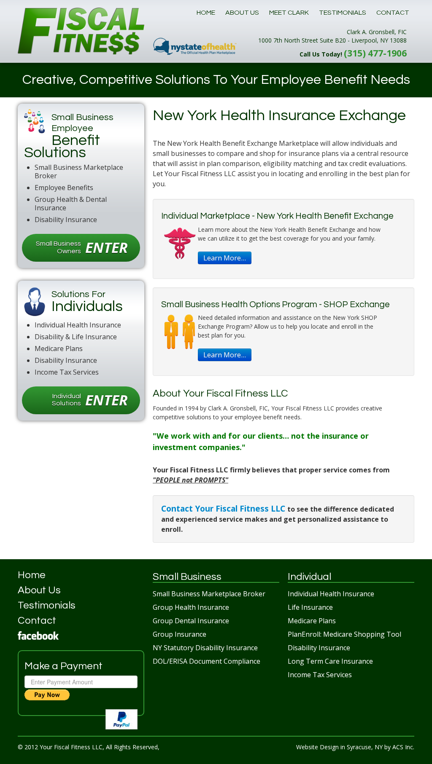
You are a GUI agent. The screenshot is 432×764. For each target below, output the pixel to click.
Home (206, 12)
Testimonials (342, 12)
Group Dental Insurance (191, 620)
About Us (242, 12)
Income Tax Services (320, 674)
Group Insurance (179, 634)
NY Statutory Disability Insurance (205, 647)
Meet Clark (289, 12)
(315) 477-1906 (375, 53)
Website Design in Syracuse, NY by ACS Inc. (355, 747)
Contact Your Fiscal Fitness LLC (224, 508)
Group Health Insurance (191, 607)
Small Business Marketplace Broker (209, 593)
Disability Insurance (319, 647)
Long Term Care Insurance (330, 661)
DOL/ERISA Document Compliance (206, 661)
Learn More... (224, 258)
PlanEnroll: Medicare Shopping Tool (344, 634)
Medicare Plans (312, 620)
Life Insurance (310, 607)
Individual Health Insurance (331, 593)
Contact (392, 12)
